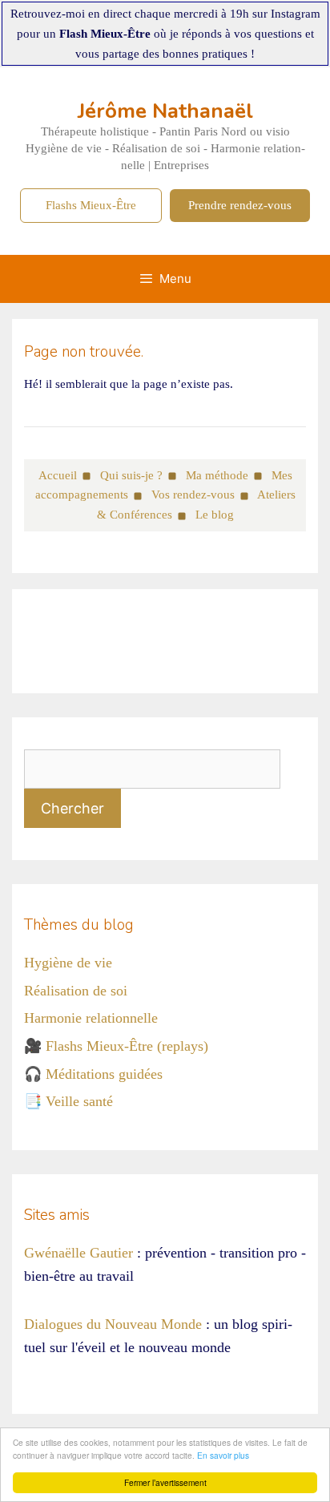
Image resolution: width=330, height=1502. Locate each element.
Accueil (57, 475)
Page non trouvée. (83, 351)
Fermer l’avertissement (165, 1482)
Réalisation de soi (75, 991)
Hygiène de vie (68, 963)
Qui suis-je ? (131, 475)
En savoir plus (223, 1455)
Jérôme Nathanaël (165, 111)
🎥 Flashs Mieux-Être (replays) (116, 1046)
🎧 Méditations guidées (93, 1074)
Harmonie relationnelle (91, 1018)
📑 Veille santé (68, 1101)
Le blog (214, 514)
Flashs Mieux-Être (91, 205)
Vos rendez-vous (193, 494)
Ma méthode (217, 475)
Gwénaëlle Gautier (78, 1253)
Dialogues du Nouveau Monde (113, 1324)
